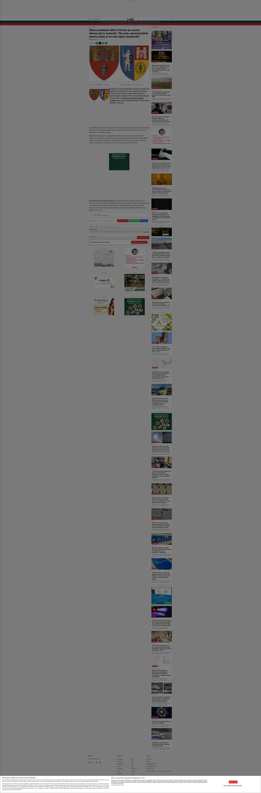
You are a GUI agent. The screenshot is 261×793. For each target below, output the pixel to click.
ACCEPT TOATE (233, 781)
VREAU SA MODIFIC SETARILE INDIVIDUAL (232, 785)
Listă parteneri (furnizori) (117, 785)
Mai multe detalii (94, 781)
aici (55, 786)
